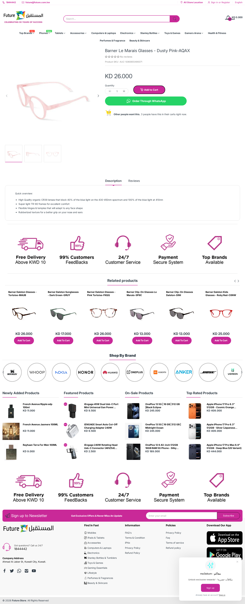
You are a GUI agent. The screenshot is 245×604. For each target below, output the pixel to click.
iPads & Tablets (96, 537)
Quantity (109, 85)
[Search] (175, 18)
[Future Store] (23, 17)
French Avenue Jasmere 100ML (40, 424)
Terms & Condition (135, 537)
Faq (168, 537)
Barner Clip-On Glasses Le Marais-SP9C (102, 294)
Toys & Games (95, 562)
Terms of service (175, 542)
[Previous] (98, 95)
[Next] (6, 95)
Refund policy (173, 547)
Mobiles (92, 532)
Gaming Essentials (97, 567)
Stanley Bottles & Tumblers (102, 557)
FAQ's (128, 532)
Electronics (93, 552)
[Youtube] (34, 571)
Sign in (215, 2)
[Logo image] (22, 372)
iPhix (127, 542)
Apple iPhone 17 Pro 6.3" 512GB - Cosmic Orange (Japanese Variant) (221, 406)
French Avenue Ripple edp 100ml (37, 406)
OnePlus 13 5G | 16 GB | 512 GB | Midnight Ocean (163, 426)
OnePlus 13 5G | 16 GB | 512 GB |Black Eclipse (162, 406)
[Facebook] (4, 571)
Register (226, 2)
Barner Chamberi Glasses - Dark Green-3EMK (221, 294)
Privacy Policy (132, 547)
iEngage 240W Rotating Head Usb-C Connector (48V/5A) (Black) (101, 446)
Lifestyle (92, 572)
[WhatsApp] (19, 571)
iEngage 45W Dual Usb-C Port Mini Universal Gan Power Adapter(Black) (101, 406)
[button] (112, 56)
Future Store (19, 600)
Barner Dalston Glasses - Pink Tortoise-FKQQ (62, 294)
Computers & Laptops (99, 547)
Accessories (94, 542)
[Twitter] (12, 571)
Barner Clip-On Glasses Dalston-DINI (140, 294)
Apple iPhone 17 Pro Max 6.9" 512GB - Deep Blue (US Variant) (224, 446)
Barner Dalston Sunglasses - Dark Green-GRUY (23, 294)
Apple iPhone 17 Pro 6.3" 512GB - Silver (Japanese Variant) (221, 426)
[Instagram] (26, 571)
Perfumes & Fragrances (100, 578)
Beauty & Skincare (98, 583)
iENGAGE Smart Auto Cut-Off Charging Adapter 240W (101, 426)
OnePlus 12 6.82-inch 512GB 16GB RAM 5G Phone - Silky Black (161, 446)
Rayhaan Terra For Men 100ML (40, 444)
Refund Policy (132, 552)
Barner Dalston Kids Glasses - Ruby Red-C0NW (181, 294)
